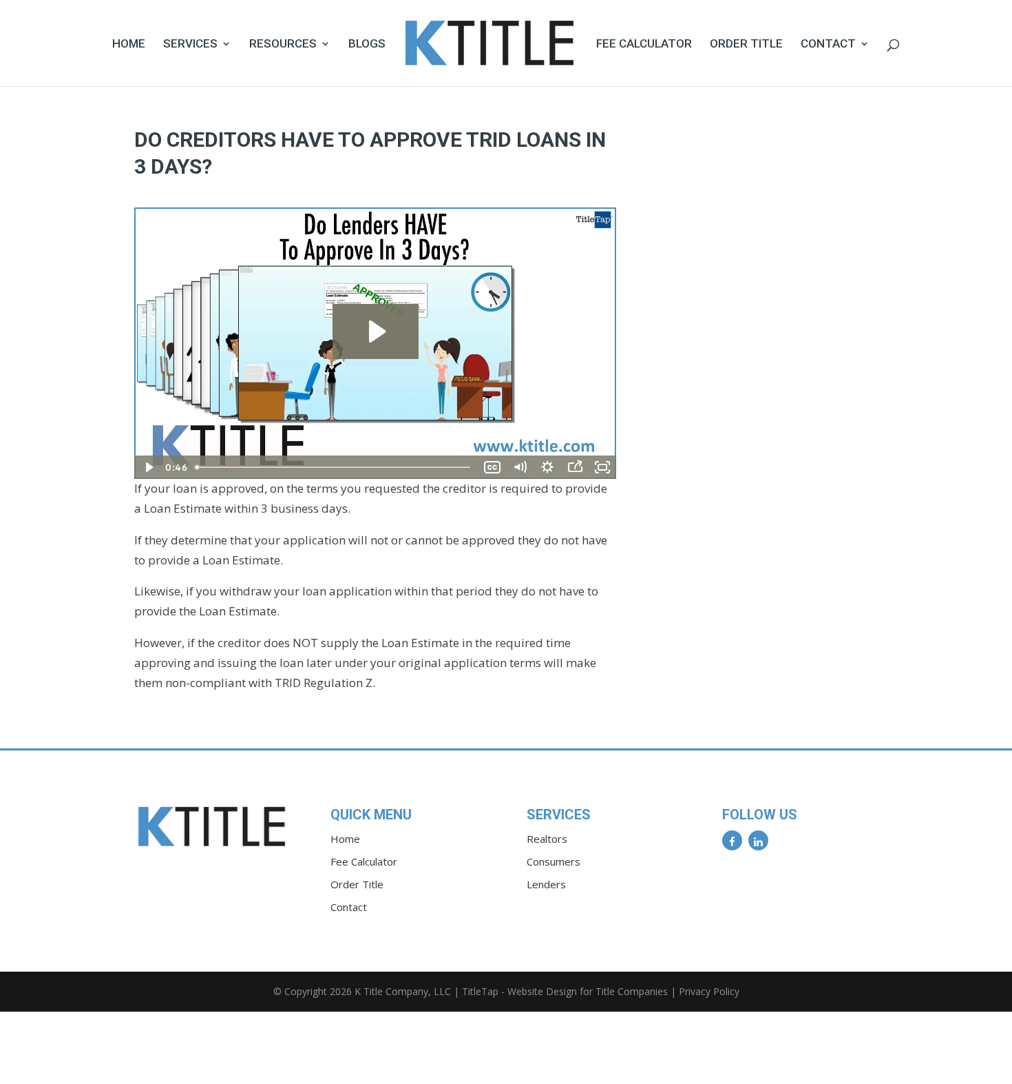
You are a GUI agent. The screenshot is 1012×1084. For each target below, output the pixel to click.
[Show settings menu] (547, 467)
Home (128, 44)
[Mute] (520, 467)
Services (190, 44)
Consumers (553, 861)
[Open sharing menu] (575, 467)
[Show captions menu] (492, 467)
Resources (283, 44)
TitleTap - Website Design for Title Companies (565, 991)
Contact (828, 44)
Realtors (547, 839)
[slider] (334, 467)
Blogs (367, 44)
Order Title (746, 44)
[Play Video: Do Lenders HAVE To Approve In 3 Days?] (376, 331)
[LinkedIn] (758, 840)
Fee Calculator (644, 44)
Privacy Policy (709, 991)
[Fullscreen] (602, 467)
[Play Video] (148, 467)
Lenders (546, 884)
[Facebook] (732, 840)
